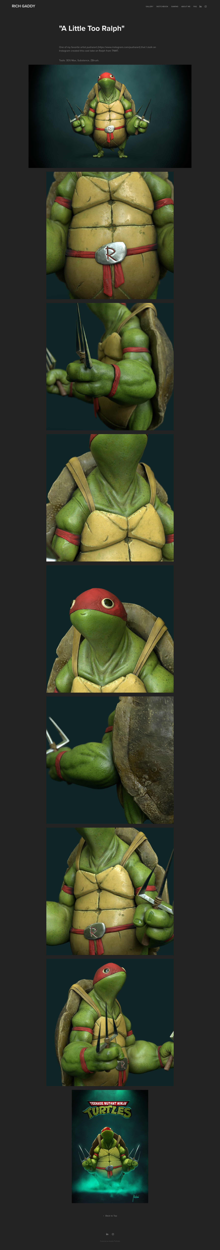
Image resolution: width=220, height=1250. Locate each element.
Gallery (149, 6)
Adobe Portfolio (114, 1241)
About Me (185, 6)
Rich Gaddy (23, 6)
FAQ (195, 6)
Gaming (174, 6)
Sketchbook (162, 6)
